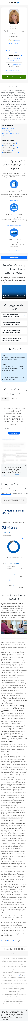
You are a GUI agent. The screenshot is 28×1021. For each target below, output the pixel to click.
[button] (26, 1010)
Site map (15, 1001)
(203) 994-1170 (17, 65)
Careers (11, 1001)
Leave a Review (13, 43)
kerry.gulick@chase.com (14, 70)
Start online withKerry (14, 77)
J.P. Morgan (12, 999)
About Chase (6, 999)
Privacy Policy (5, 1019)
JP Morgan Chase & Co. (19, 999)
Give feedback (22, 1003)
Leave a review (14, 257)
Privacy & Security (20, 1001)
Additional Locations (14, 55)
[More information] (16, 143)
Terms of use (5, 1003)
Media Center (6, 1001)
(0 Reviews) (17, 40)
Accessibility (11, 1003)
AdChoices (16, 1003)
